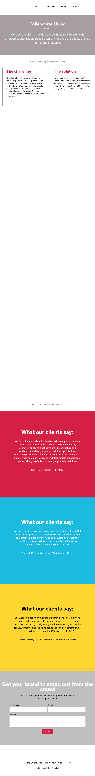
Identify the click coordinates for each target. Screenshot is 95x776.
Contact (76, 6)
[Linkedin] (52, 755)
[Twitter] (43, 755)
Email (50, 705)
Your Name (14, 705)
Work (37, 6)
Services (50, 6)
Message (14, 714)
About (63, 6)
